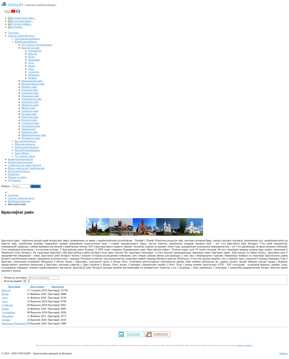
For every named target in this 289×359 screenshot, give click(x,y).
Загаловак (14, 286)
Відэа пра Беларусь (19, 171)
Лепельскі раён (30, 102)
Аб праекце (14, 180)
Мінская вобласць (25, 144)
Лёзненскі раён (30, 105)
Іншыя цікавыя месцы (20, 159)
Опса (31, 68)
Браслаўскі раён (30, 47)
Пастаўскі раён (29, 117)
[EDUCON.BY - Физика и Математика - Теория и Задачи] (131, 336)
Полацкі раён (29, 114)
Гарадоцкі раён (30, 93)
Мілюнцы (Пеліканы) (14, 323)
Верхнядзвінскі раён (33, 83)
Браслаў (32, 53)
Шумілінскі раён (30, 138)
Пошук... (6, 186)
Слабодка (33, 71)
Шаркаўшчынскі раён (33, 135)
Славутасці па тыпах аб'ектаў (24, 165)
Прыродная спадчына (20, 162)
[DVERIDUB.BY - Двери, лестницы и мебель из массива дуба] (157, 336)
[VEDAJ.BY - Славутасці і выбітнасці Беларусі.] (4, 6)
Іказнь (31, 65)
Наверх (283, 353)
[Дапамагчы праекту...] (18, 11)
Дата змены (37, 286)
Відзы (31, 56)
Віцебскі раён (29, 86)
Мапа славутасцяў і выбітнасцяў (26, 168)
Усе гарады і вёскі (25, 156)
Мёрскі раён (28, 108)
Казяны (32, 77)
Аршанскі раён (29, 111)
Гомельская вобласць (27, 147)
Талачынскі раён (30, 126)
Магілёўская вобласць (27, 150)
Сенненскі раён (30, 123)
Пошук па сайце (17, 177)
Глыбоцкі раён (29, 89)
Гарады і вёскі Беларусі (21, 35)
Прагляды (58, 286)
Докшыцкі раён (30, 96)
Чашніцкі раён (29, 132)
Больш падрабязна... (245, 345)
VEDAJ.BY (15, 4)
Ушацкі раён (28, 129)
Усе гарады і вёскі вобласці (36, 44)
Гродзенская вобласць (27, 38)
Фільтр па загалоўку (16, 277)
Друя (31, 62)
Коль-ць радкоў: (13, 281)
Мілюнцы (33, 74)
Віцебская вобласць (26, 41)
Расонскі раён (29, 120)
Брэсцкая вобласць (25, 141)
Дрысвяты (34, 59)
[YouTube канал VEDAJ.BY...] (13, 11)
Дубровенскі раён (31, 99)
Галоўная (13, 32)
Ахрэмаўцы (34, 50)
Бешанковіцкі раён (32, 80)
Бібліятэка (14, 174)
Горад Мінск (22, 153)
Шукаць (35, 186)
